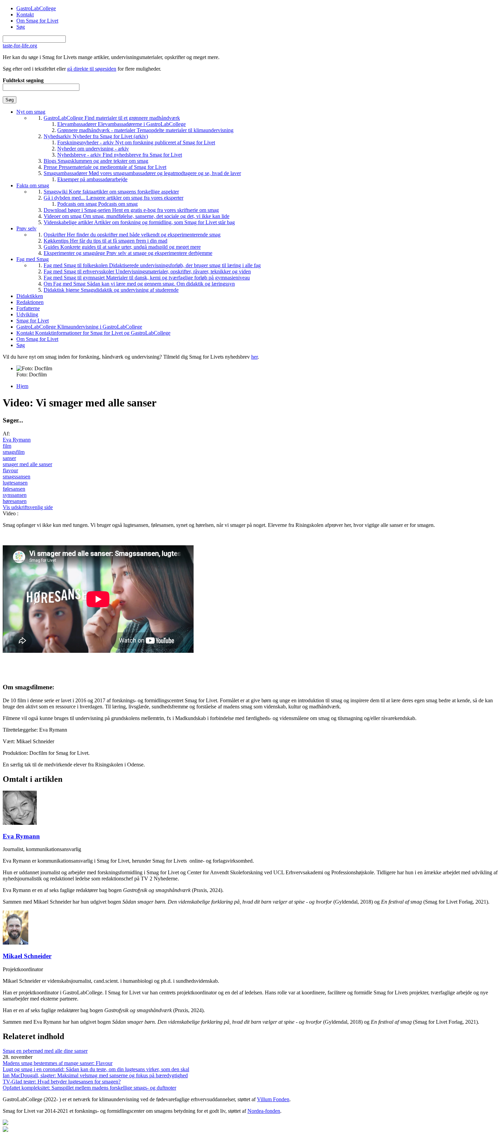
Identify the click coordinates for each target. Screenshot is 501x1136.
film (7, 446)
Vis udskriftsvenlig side (28, 507)
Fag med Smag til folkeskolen (152, 265)
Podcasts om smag (97, 204)
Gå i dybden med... (113, 198)
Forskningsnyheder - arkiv (136, 142)
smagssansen (16, 476)
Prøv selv (26, 228)
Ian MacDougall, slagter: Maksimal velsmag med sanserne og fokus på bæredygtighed (95, 1075)
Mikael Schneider (27, 956)
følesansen (14, 489)
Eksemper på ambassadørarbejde (92, 179)
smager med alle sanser (27, 464)
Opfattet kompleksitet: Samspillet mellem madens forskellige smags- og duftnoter (89, 1088)
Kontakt (25, 14)
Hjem (22, 386)
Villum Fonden (273, 1099)
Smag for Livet (32, 320)
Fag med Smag (32, 259)
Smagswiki (111, 192)
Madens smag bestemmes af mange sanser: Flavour (57, 1063)
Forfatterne (28, 308)
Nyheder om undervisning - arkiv (93, 149)
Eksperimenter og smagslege (128, 253)
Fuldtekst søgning (23, 80)
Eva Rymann (17, 440)
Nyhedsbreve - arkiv (119, 155)
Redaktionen (30, 302)
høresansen (15, 501)
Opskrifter (132, 235)
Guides (122, 247)
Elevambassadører (121, 124)
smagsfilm (14, 452)
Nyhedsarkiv (96, 136)
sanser (9, 458)
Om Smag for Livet (37, 21)
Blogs (96, 161)
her (254, 357)
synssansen (15, 495)
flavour (10, 470)
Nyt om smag (30, 112)
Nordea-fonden (263, 1111)
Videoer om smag (136, 216)
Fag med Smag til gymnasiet (147, 278)
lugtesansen (15, 483)
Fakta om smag (32, 185)
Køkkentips (105, 241)
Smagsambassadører (142, 173)
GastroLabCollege (36, 8)
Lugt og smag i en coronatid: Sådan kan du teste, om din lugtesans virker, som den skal (96, 1069)
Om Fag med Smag (139, 284)
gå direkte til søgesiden (91, 69)
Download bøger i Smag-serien (131, 210)
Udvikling (27, 314)
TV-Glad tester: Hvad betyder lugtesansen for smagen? (62, 1081)
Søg (20, 27)
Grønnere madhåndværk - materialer (145, 130)
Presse (105, 167)
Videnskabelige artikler (139, 222)
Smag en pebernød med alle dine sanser (45, 1051)
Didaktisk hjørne (111, 290)
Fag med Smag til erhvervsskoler (147, 271)
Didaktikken (29, 296)
